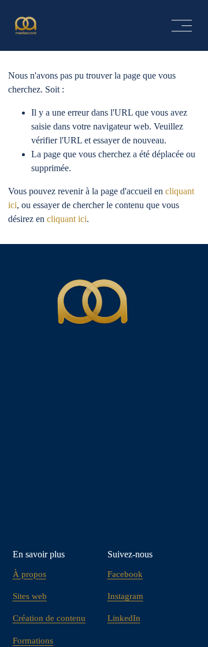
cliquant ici (67, 219)
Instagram (125, 596)
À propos (29, 574)
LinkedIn (123, 618)
